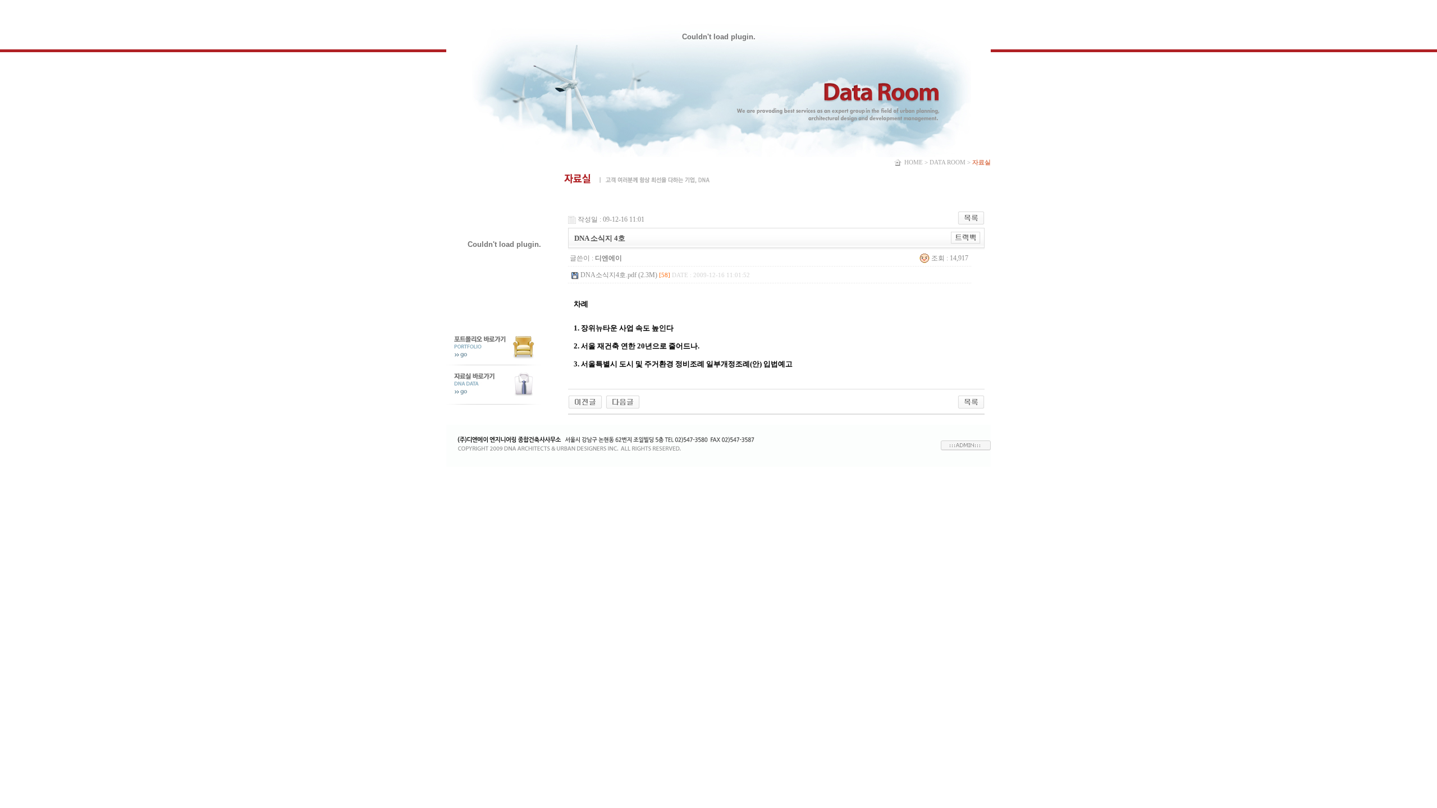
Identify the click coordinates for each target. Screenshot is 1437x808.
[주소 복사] (966, 237)
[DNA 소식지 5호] (585, 401)
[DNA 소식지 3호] (623, 401)
